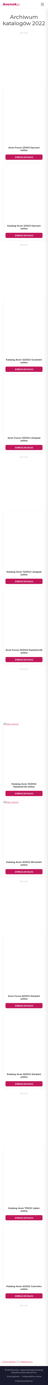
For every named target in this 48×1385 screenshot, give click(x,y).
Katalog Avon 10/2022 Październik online (24, 785)
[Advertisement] (24, 58)
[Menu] (42, 4)
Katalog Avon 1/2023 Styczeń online (24, 227)
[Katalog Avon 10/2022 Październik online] (24, 751)
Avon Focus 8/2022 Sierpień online (24, 997)
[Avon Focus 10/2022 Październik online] (24, 617)
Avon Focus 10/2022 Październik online (24, 651)
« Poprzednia (8, 1361)
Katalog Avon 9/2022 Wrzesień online (24, 863)
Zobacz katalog (24, 157)
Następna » (27, 1361)
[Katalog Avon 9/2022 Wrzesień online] (24, 829)
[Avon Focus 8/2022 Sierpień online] (24, 963)
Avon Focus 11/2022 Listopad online (24, 439)
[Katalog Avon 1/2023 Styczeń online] (24, 193)
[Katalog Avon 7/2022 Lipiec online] (24, 1175)
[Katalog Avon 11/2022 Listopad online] (24, 539)
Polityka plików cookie (31, 1376)
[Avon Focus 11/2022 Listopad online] (24, 405)
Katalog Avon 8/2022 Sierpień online (24, 1075)
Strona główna (13, 1376)
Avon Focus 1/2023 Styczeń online (24, 149)
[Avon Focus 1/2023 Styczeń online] (24, 114)
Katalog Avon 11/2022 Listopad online (24, 573)
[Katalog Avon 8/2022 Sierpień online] (24, 1041)
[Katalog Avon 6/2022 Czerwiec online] (24, 1253)
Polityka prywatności (24, 1381)
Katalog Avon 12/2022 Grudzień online (24, 361)
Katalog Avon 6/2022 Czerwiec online (24, 1287)
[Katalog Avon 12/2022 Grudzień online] (24, 326)
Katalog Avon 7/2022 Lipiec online (24, 1209)
